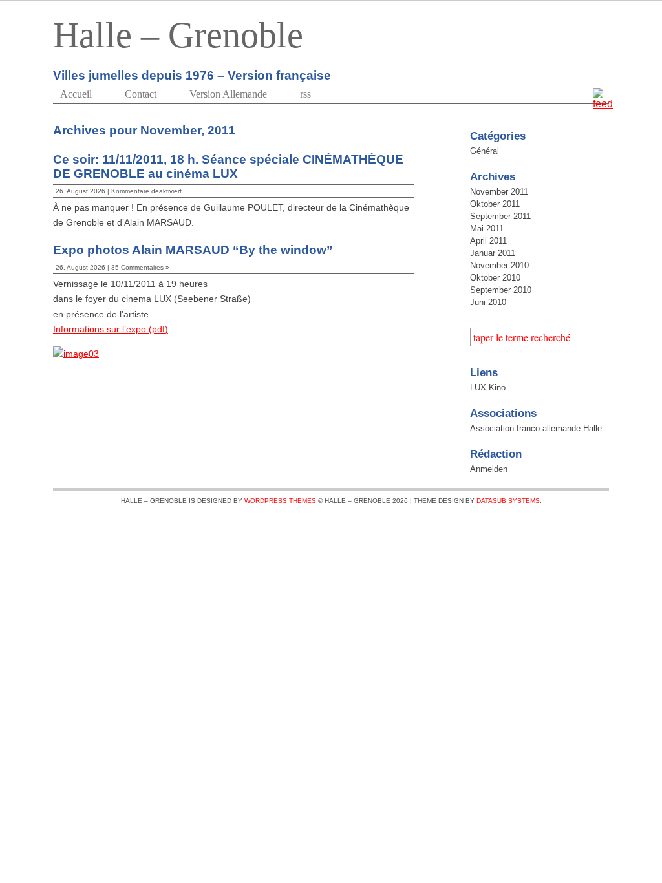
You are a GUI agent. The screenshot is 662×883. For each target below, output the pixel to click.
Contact (140, 94)
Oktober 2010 (495, 277)
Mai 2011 (487, 228)
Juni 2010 (488, 302)
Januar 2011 (492, 253)
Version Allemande (228, 94)
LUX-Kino (488, 387)
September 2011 (500, 216)
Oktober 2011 (495, 204)
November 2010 (499, 265)
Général (484, 151)
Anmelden (488, 469)
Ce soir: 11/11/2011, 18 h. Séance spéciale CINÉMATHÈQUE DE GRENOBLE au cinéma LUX (228, 166)
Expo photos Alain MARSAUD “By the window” (193, 250)
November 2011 (499, 192)
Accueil (76, 94)
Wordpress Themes (280, 500)
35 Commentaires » (140, 267)
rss (305, 94)
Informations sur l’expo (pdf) (110, 329)
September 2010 (500, 290)
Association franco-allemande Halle (536, 428)
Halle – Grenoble (178, 35)
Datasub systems (508, 500)
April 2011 (488, 241)
